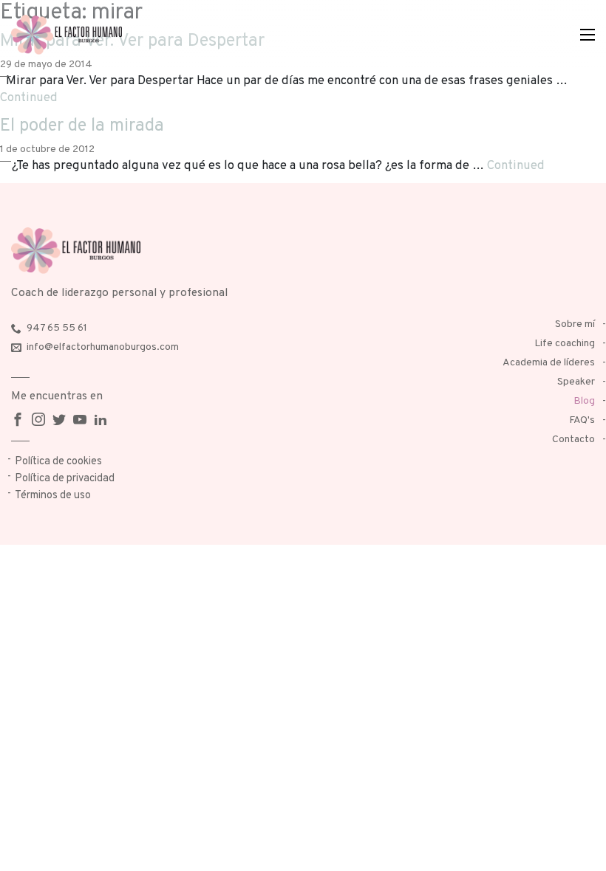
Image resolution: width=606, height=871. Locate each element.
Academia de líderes (549, 363)
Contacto (573, 439)
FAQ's (582, 420)
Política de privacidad (65, 479)
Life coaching (564, 343)
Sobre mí (575, 324)
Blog (584, 401)
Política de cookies (58, 462)
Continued (29, 98)
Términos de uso (53, 496)
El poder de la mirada (82, 126)
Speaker (576, 382)
